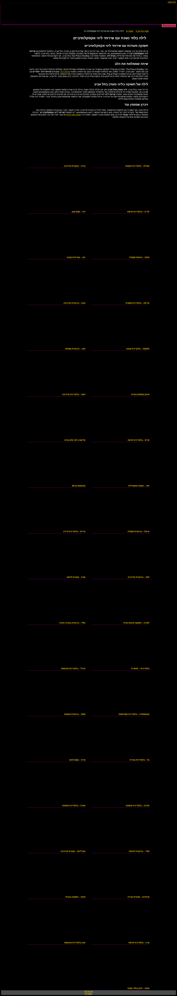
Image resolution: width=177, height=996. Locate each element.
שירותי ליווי (65, 72)
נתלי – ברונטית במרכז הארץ (72, 623)
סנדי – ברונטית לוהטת (139, 851)
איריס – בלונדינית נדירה (74, 531)
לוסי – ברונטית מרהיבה (138, 577)
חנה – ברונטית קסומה (75, 349)
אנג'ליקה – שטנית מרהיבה (73, 851)
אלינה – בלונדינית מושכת (137, 805)
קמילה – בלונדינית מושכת (137, 166)
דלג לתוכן (172, 2)
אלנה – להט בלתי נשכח (138, 988)
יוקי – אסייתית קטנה (76, 257)
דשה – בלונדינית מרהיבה (73, 394)
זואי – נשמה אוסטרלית (138, 486)
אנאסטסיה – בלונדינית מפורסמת (134, 714)
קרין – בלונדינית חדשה (138, 943)
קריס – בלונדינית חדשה (138, 440)
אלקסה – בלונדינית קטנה (137, 349)
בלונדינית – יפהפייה (140, 668)
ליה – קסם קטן (78, 212)
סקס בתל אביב (142, 31)
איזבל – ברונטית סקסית (138, 531)
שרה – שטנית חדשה (76, 577)
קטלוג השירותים (74, 115)
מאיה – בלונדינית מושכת (73, 805)
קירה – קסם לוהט (77, 760)
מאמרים (129, 31)
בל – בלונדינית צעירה (139, 760)
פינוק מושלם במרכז (140, 394)
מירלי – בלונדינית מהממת (73, 668)
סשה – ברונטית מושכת (74, 714)
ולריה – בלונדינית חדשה (138, 212)
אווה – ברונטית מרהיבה (74, 303)
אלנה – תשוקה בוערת (75, 897)
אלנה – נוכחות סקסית (139, 257)
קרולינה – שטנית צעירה (138, 897)
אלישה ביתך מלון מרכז (74, 440)
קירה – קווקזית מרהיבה (74, 166)
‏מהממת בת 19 (78, 486)
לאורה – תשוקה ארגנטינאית (136, 623)
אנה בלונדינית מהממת (74, 943)
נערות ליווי (88, 991)
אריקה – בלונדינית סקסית (137, 303)
